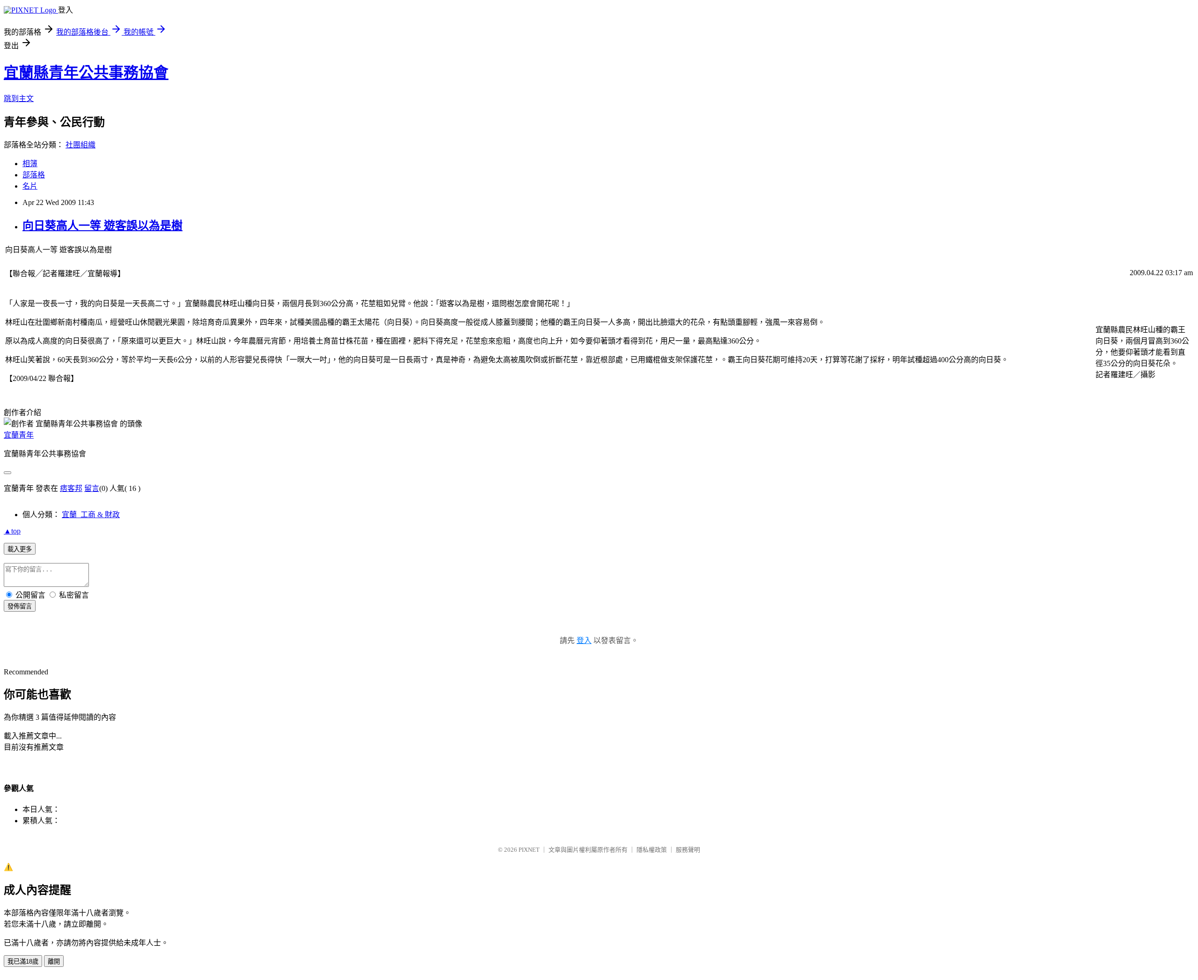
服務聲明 (688, 849)
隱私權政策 (651, 849)
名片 (29, 186)
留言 (91, 488)
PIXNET (529, 849)
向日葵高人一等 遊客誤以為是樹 (102, 225)
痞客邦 (71, 488)
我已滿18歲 (22, 961)
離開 (54, 961)
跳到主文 (19, 98)
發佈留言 (19, 606)
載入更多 (19, 549)
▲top (12, 531)
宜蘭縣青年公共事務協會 (86, 72)
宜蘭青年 (19, 435)
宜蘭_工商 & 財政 (91, 515)
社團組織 (80, 145)
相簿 (29, 164)
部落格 (33, 175)
